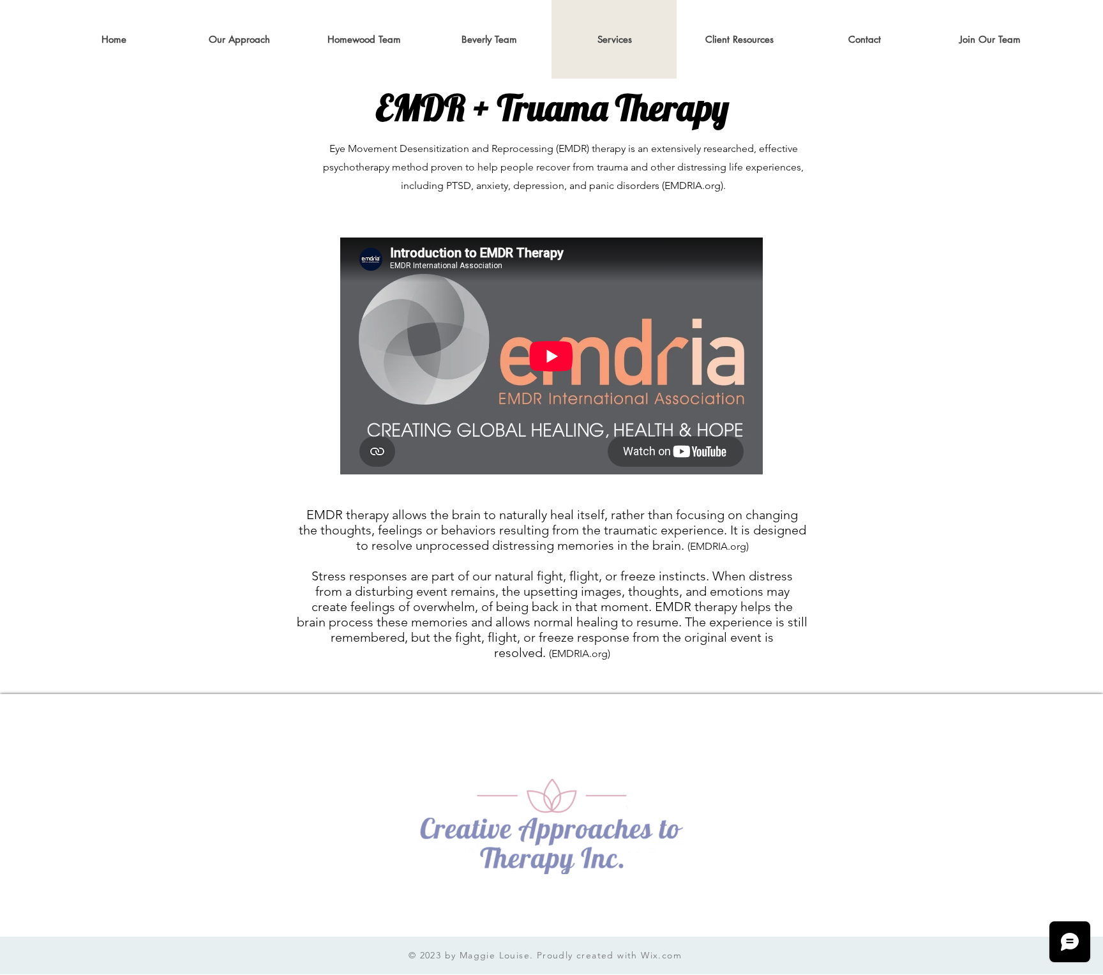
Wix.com (661, 955)
